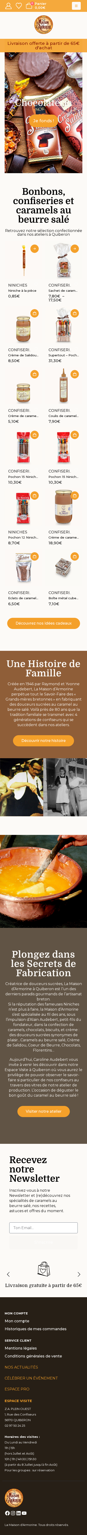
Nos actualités (21, 1367)
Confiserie (60, 285)
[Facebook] (7, 1513)
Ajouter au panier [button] (34, 313)
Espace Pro (17, 1389)
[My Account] (8, 6)
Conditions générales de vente (33, 1356)
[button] (76, 6)
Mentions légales (21, 1348)
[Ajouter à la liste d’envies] (36, 284)
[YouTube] (24, 1513)
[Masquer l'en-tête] (43, 24)
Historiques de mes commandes (36, 1329)
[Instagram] (13, 1513)
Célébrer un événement (31, 1378)
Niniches (17, 285)
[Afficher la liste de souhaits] (18, 6)
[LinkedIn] (18, 1513)
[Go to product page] (23, 260)
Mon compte (17, 1321)
